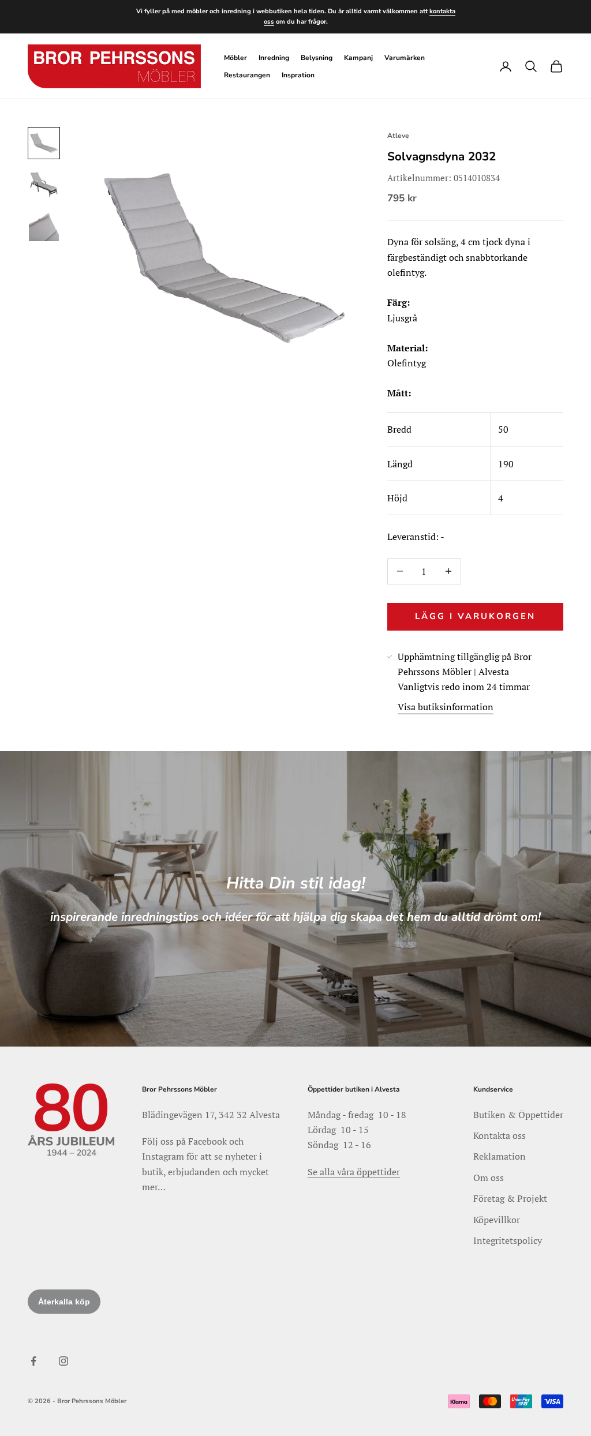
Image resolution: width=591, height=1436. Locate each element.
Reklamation (499, 1156)
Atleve (398, 135)
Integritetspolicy (507, 1240)
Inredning (274, 57)
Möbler (235, 57)
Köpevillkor (496, 1219)
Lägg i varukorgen (475, 616)
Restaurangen (247, 75)
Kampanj (358, 57)
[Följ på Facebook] (33, 1361)
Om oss (488, 1177)
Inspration (298, 75)
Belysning (316, 57)
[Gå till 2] (44, 184)
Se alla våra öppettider (354, 1171)
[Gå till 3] (44, 226)
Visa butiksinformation (445, 706)
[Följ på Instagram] (63, 1361)
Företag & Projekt (510, 1198)
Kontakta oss (499, 1135)
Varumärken (404, 57)
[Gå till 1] (44, 143)
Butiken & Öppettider (518, 1114)
